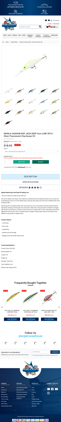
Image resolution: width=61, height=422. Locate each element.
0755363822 (56, 20)
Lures (33, 396)
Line (33, 394)
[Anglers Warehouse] (9, 23)
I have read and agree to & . (45, 355)
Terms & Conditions (47, 355)
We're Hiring (4, 403)
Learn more (28, 167)
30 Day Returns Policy (21, 387)
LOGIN (49, 24)
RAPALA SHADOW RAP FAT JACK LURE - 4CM (49, 311)
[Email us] (49, 389)
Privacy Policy (55, 355)
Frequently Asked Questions (20, 397)
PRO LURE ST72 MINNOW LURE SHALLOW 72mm (30, 311)
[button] (40, 162)
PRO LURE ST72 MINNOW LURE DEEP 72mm (12, 311)
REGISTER (56, 24)
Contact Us (4, 390)
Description (30, 176)
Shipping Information (21, 394)
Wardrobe (34, 406)
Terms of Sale (4, 399)
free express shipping (15, 6)
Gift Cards (44, 13)
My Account (4, 394)
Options (6, 148)
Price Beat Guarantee (21, 392)
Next (59, 306)
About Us (3, 392)
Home (2, 387)
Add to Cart (21, 162)
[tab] (30, 176)
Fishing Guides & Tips (6, 406)
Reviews (23, 187)
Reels (33, 390)
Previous (1, 306)
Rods (33, 387)
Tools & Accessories (37, 401)
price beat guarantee (15, 13)
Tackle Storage (35, 399)
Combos (34, 392)
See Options (12, 319)
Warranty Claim (20, 390)
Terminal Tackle (36, 403)
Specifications (31, 182)
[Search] (40, 27)
